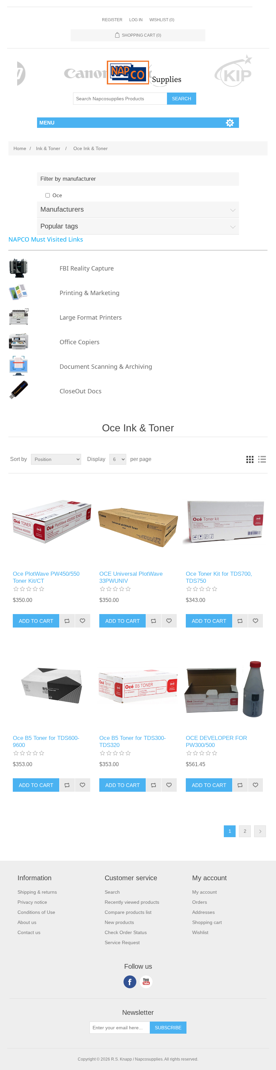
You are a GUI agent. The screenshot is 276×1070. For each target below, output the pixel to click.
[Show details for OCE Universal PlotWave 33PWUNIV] (138, 522)
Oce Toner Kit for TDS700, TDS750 (219, 577)
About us (27, 922)
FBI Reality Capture (87, 268)
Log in (136, 19)
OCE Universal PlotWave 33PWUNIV (131, 577)
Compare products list (128, 912)
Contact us (29, 932)
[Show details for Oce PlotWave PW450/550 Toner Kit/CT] (51, 522)
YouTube (146, 981)
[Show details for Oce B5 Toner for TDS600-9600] (51, 686)
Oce (57, 195)
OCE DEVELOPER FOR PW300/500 (216, 741)
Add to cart (36, 621)
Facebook (130, 981)
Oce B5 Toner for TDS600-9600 (46, 741)
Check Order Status (126, 932)
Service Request (122, 942)
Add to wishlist (82, 621)
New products (119, 922)
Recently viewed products (132, 902)
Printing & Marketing (89, 293)
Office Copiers (80, 342)
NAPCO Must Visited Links (45, 239)
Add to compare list (67, 621)
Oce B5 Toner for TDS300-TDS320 (132, 741)
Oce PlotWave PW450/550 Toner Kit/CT (46, 577)
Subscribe (168, 1027)
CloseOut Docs (81, 391)
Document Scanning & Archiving (106, 366)
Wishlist (200, 932)
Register (112, 19)
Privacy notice (32, 902)
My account (204, 892)
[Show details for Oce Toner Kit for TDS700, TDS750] (224, 522)
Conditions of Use (36, 912)
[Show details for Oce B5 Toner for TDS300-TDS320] (138, 686)
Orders (199, 902)
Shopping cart (207, 922)
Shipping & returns (37, 892)
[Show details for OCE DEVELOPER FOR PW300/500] (224, 686)
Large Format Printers (91, 317)
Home (19, 148)
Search (181, 98)
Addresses (203, 912)
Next (260, 831)
